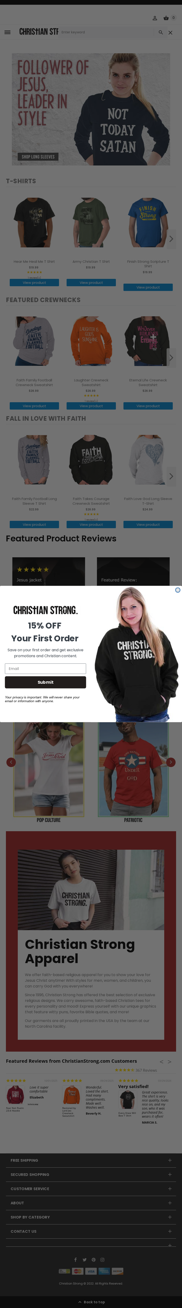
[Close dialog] (177, 590)
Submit (46, 682)
